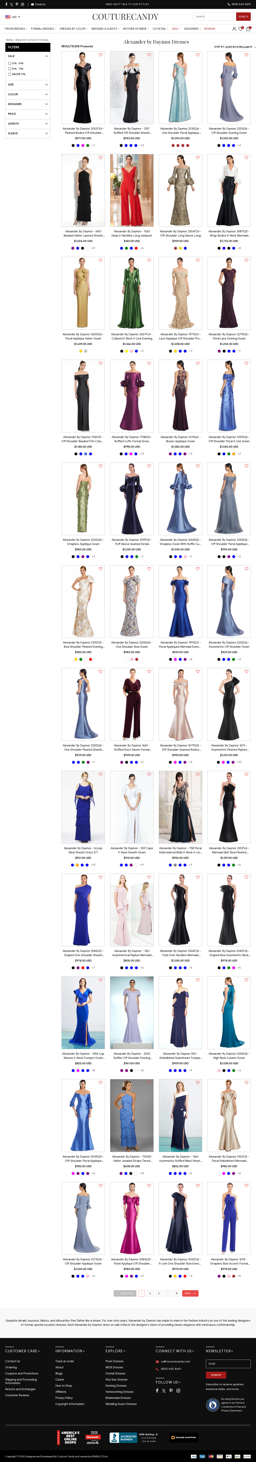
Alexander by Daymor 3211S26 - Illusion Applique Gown (180, 439)
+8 (239, 248)
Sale (175, 28)
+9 (190, 865)
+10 (239, 762)
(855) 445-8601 (241, 4)
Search (243, 16)
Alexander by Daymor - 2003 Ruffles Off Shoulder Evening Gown (132, 1056)
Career (59, 1379)
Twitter (11, 4)
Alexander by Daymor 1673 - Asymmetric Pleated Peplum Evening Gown (229, 748)
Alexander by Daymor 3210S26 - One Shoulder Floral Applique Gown (180, 131)
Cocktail (159, 28)
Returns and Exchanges (20, 1389)
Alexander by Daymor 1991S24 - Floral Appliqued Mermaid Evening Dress (180, 645)
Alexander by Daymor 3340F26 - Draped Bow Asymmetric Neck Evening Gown (229, 953)
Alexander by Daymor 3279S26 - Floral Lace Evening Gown (229, 336)
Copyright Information (69, 1404)
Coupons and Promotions (21, 1373)
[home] (125, 16)
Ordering (11, 1367)
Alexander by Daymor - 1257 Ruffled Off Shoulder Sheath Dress (132, 131)
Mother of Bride (135, 28)
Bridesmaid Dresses (118, 1398)
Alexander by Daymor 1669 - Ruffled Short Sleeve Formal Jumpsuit (132, 748)
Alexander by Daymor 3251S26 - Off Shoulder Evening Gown (229, 131)
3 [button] (159, 1293)
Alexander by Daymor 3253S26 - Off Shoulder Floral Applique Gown (229, 542)
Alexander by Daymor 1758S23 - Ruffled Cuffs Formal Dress (132, 439)
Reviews (209, 28)
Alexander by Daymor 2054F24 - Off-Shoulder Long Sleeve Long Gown (180, 234)
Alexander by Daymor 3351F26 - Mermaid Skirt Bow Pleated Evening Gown (229, 851)
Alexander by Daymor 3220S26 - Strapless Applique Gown (83, 542)
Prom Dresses (15, 28)
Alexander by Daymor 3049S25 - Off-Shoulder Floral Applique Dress (83, 1159)
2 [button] (150, 1293)
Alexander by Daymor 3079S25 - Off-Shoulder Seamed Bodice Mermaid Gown (180, 748)
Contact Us (12, 1361)
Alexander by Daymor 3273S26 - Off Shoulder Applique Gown (83, 1261)
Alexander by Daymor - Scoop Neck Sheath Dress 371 (83, 850)
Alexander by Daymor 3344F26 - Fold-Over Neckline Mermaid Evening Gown (180, 953)
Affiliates (60, 1392)
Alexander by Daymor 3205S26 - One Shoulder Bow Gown (131, 645)
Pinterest (17, 4)
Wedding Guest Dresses (121, 1404)
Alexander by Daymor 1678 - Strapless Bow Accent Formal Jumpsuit (229, 1262)
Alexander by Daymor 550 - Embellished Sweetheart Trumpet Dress (180, 1056)
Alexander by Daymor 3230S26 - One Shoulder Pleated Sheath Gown (83, 748)
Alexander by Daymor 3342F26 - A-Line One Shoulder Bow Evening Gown (180, 1262)
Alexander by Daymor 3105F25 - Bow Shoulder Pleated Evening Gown (83, 645)
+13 (142, 145)
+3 (190, 351)
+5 (190, 968)
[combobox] (222, 16)
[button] (125, 1293)
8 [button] (176, 1293)
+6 (239, 865)
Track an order (64, 1361)
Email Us (40, 4)
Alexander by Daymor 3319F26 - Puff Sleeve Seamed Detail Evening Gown (132, 542)
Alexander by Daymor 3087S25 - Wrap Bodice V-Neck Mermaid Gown (229, 234)
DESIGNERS (191, 28)
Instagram (23, 4)
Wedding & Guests (104, 28)
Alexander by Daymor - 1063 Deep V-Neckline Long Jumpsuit (131, 233)
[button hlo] (73, 145)
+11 (93, 248)
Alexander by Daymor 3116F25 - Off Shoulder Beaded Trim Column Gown (83, 439)
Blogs (59, 1373)
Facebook (6, 4)
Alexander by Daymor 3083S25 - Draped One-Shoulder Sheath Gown (83, 953)
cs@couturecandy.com (175, 1361)
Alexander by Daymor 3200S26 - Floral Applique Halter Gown (83, 336)
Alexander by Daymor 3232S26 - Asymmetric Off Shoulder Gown (229, 645)
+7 (93, 145)
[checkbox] (29, 63)
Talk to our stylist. (135, 4)
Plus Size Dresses (117, 1379)
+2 (141, 351)
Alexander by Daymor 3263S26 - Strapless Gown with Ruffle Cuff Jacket (180, 542)
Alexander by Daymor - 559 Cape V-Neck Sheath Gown (132, 850)
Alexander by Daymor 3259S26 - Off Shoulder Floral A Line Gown (229, 439)
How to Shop (63, 1386)
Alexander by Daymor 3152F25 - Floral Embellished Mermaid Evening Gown (229, 1159)
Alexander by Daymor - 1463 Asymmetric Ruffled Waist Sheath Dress (180, 1159)
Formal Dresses (42, 28)
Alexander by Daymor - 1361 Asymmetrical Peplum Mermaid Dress (131, 953)
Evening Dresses (116, 1386)
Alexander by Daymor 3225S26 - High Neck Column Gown (229, 1056)
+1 (239, 351)
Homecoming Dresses (120, 1392)
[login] (234, 30)
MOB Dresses (114, 1367)
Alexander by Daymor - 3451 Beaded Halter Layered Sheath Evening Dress (83, 234)
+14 (142, 1173)
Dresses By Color (72, 28)
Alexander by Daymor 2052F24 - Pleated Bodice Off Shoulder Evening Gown (83, 131)
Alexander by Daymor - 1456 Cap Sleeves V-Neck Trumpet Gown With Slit (83, 1056)
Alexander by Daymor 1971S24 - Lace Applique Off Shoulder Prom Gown (180, 337)
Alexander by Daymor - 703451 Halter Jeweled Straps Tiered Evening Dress (131, 1159)
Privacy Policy (64, 1398)
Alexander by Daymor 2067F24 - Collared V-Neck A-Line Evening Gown (132, 337)
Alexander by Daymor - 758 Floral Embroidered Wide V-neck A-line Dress (180, 851)
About (59, 1367)
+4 (239, 145)
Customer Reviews (17, 1395)
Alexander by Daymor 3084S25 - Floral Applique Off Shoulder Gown (131, 1262)
